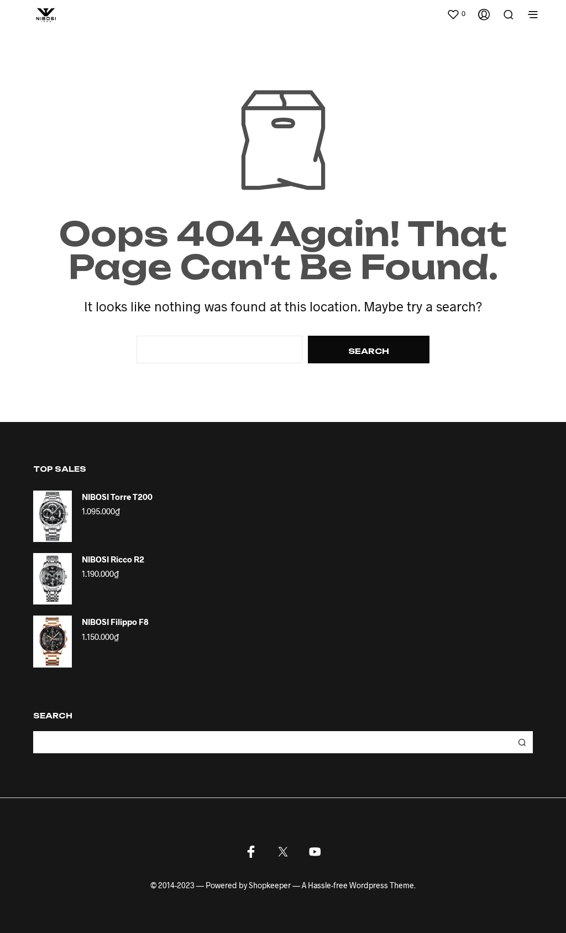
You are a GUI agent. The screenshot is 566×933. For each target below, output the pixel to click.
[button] (456, 13)
